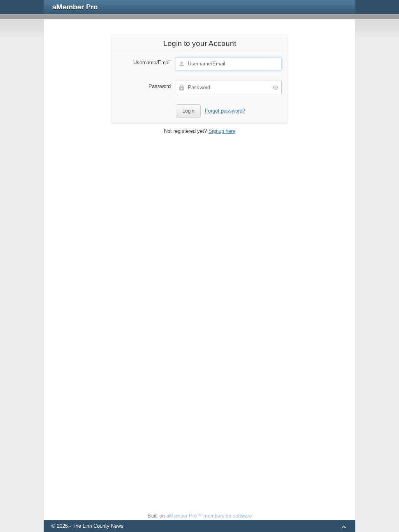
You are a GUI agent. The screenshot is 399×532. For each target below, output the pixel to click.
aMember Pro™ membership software (209, 516)
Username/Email (152, 62)
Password (159, 86)
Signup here (221, 131)
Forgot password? (225, 111)
